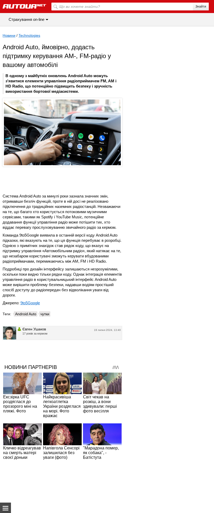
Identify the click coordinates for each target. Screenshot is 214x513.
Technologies (29, 35)
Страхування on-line (26, 19)
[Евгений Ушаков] (9, 332)
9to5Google (30, 303)
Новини (9, 35)
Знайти (200, 6)
